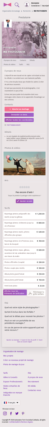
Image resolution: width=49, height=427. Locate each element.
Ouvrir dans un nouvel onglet (30, 341)
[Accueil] (7, 5)
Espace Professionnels (12, 382)
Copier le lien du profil (28, 340)
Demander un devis (19, 115)
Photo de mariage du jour (13, 364)
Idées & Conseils (10, 377)
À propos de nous (35, 377)
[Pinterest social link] (23, 413)
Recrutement (33, 382)
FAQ (29, 373)
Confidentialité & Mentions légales (21, 422)
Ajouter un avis (26, 201)
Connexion (35, 6)
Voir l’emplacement (13, 125)
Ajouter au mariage (20, 109)
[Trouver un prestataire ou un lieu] (16, 4)
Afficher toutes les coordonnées (19, 120)
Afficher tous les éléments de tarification (14, 292)
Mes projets (8, 356)
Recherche (27, 11)
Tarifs (5, 373)
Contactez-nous (34, 390)
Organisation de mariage (11, 11)
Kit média (32, 386)
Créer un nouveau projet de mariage (18, 360)
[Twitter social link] (17, 413)
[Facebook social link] (11, 413)
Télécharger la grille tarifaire (38, 293)
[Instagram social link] (5, 413)
